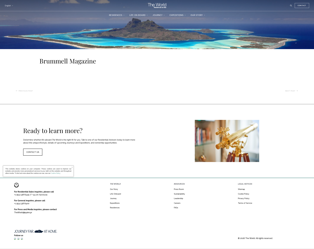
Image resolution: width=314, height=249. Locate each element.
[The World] (157, 5)
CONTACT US (32, 152)
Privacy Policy (243, 198)
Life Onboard (115, 194)
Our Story (114, 189)
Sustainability (179, 194)
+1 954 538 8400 (21, 203)
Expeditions (115, 203)
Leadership (178, 198)
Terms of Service (245, 203)
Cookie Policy (243, 194)
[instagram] (19, 238)
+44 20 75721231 (39, 195)
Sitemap (241, 189)
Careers (177, 203)
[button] (291, 6)
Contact (302, 5)
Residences (115, 208)
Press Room (179, 189)
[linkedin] (22, 238)
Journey (113, 198)
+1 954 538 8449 (21, 195)
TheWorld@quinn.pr (23, 212)
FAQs (176, 208)
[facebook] (15, 238)
